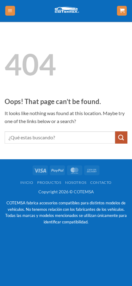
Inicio (26, 182)
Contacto (101, 182)
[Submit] (121, 137)
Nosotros (76, 182)
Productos (49, 182)
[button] (10, 11)
